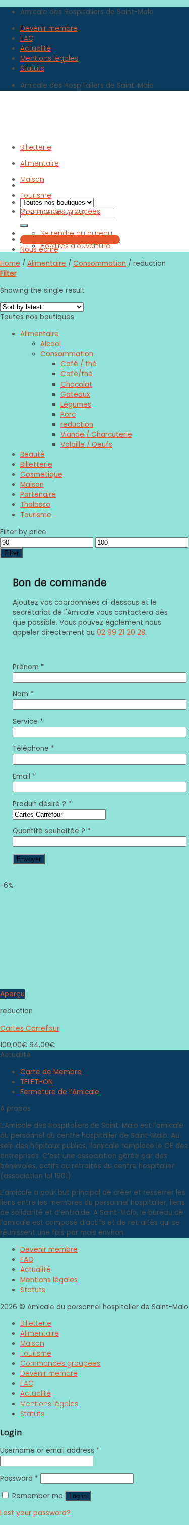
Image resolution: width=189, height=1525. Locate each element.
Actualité (35, 48)
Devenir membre (49, 28)
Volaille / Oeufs (86, 444)
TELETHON (36, 1082)
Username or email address (50, 1450)
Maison (32, 179)
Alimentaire (39, 163)
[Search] (24, 225)
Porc (68, 414)
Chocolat (76, 384)
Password (19, 1478)
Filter (11, 553)
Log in (78, 1496)
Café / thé (78, 364)
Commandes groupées (60, 211)
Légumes (75, 404)
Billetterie (35, 147)
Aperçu (12, 994)
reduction (76, 424)
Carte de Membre (51, 1072)
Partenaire (38, 494)
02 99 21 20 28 (121, 633)
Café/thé (76, 374)
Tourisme (35, 195)
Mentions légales (49, 58)
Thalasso (35, 505)
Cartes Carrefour (29, 1028)
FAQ (27, 38)
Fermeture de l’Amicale (59, 1092)
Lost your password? (35, 1513)
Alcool (50, 344)
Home (10, 263)
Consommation (99, 263)
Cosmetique (41, 474)
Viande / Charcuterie (96, 434)
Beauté (32, 454)
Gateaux (75, 394)
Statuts (32, 68)
